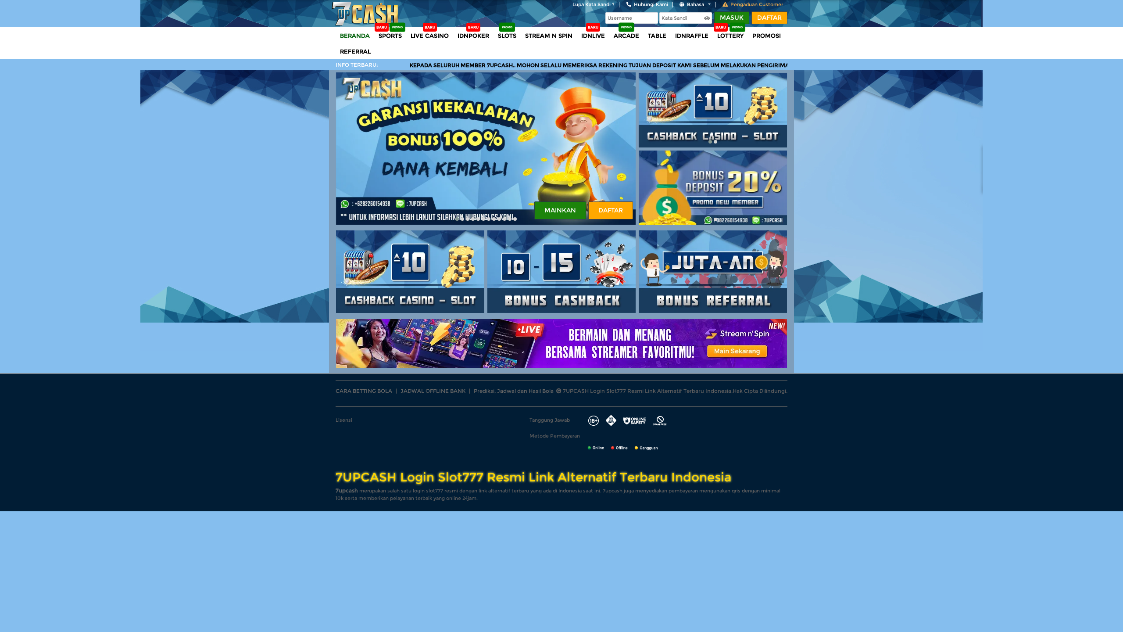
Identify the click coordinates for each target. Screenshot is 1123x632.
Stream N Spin (548, 35)
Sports (390, 35)
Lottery (730, 35)
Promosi (766, 35)
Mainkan (560, 210)
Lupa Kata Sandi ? (593, 4)
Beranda (355, 35)
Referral (355, 51)
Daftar (769, 18)
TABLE (657, 35)
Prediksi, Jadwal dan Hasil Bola (514, 391)
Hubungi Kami (651, 4)
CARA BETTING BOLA (364, 391)
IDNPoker (473, 35)
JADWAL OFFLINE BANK (433, 391)
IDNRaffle (691, 35)
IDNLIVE (593, 35)
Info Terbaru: (357, 64)
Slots (507, 35)
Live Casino (430, 35)
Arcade (626, 35)
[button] (457, 219)
